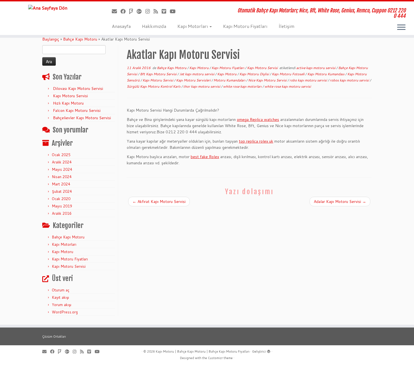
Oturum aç (60, 290)
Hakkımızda (154, 26)
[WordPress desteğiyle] (269, 350)
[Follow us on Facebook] (125, 11)
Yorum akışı (61, 304)
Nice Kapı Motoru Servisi (268, 80)
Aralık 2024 (62, 162)
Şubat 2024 (62, 191)
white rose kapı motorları (242, 86)
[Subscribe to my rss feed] (157, 11)
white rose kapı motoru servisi (287, 86)
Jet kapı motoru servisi (197, 74)
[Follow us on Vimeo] (166, 11)
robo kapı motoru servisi (309, 80)
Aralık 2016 (62, 213)
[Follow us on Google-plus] (141, 11)
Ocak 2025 (61, 154)
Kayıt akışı (60, 297)
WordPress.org (65, 312)
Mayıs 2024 (62, 169)
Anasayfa (121, 26)
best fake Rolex (205, 157)
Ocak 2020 (61, 198)
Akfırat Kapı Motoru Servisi (159, 201)
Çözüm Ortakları (54, 336)
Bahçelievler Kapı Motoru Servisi (82, 118)
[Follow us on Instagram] (149, 11)
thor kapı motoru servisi (202, 86)
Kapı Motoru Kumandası (326, 74)
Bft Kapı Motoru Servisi (158, 74)
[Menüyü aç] (401, 27)
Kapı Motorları (193, 26)
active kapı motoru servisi (316, 67)
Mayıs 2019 (62, 206)
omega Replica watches (258, 119)
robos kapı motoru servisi (350, 80)
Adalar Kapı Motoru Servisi (340, 201)
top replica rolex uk (256, 141)
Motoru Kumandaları (229, 80)
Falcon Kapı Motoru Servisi (77, 110)
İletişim (286, 26)
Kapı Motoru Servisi (70, 96)
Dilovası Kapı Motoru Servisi (78, 88)
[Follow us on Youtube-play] (174, 11)
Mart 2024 (61, 184)
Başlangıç (50, 39)
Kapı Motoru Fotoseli (288, 74)
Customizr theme (220, 358)
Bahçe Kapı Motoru (80, 39)
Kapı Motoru (62, 251)
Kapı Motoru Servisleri (194, 80)
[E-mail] (116, 11)
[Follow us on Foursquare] (133, 11)
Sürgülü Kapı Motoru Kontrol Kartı (154, 86)
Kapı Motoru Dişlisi (254, 74)
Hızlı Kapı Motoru (68, 103)
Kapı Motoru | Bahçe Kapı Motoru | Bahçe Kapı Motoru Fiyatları (203, 351)
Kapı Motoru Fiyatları (245, 26)
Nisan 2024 (62, 176)
